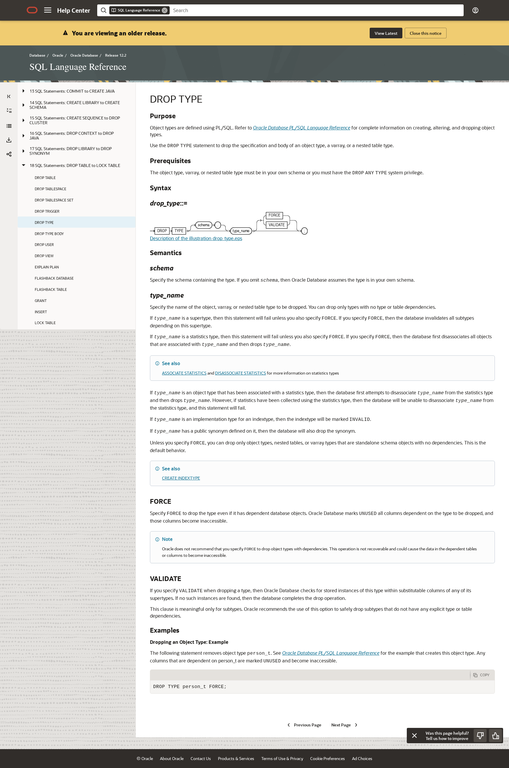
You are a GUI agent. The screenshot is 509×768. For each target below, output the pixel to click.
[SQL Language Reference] (9, 126)
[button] (48, 10)
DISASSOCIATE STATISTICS (240, 372)
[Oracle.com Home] (32, 10)
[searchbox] (316, 10)
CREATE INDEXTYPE (181, 477)
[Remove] (164, 10)
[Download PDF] (9, 140)
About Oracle (172, 758)
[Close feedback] (414, 735)
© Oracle (145, 758)
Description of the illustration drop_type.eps (196, 238)
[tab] (310, 675)
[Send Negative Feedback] (480, 735)
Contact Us (201, 758)
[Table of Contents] (9, 96)
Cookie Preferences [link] (327, 758)
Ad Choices (362, 758)
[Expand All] (9, 110)
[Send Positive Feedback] (495, 735)
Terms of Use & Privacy (282, 758)
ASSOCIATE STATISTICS (184, 372)
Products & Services (236, 758)
